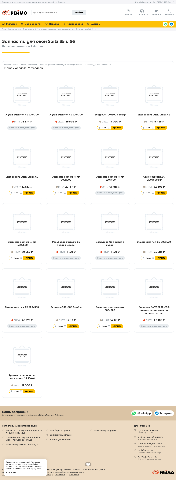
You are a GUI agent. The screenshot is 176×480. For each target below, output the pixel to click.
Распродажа (74, 24)
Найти (79, 12)
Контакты (60, 475)
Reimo (14, 12)
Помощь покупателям (151, 444)
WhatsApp (165, 24)
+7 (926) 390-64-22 (165, 2)
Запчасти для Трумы (105, 430)
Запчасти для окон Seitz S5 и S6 (98, 65)
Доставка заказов (148, 431)
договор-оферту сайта (32, 469)
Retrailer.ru (88, 464)
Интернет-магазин (11, 65)
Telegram (171, 24)
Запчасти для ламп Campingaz (22, 444)
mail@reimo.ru (144, 2)
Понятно (11, 473)
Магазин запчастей (29, 65)
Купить (117, 127)
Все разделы (32, 24)
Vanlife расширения (60, 430)
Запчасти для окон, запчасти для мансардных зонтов (61, 65)
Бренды (95, 24)
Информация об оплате (150, 438)
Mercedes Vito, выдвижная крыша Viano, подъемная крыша (23, 438)
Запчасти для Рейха (61, 435)
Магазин (11, 24)
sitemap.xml (74, 475)
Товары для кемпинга (61, 439)
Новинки (54, 24)
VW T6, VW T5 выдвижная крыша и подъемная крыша (24, 431)
